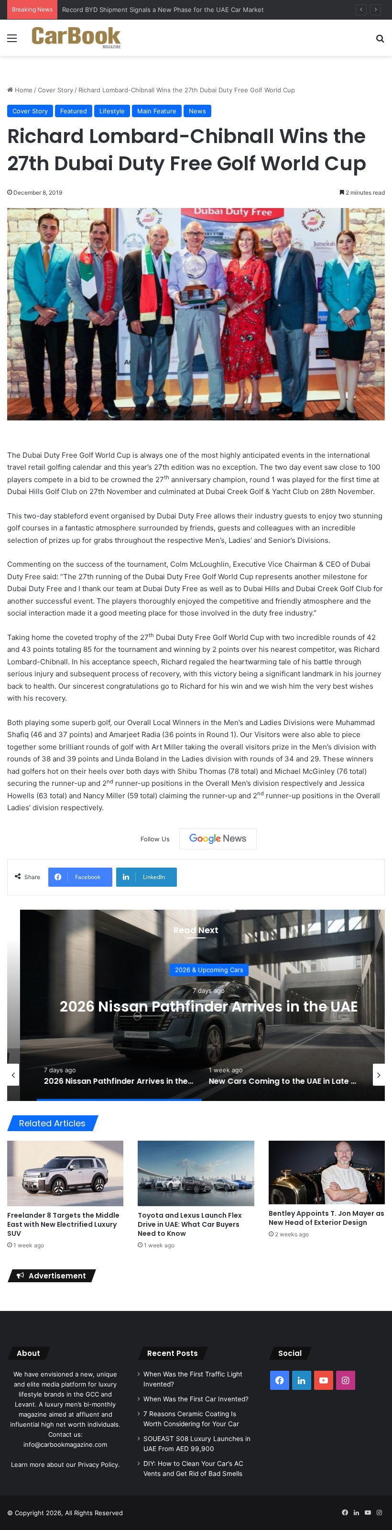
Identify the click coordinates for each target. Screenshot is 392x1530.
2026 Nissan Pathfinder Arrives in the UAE (196, 1006)
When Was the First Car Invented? (196, 1399)
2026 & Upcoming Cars (196, 970)
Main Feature (156, 111)
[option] (196, 1005)
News (197, 111)
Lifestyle (112, 111)
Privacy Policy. (99, 1464)
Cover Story (55, 90)
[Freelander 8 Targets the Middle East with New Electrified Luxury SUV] (65, 1173)
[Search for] (380, 41)
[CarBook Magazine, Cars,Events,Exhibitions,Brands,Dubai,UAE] (76, 37)
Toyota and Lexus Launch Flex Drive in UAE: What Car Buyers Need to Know (190, 1224)
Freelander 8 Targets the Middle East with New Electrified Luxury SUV (63, 1224)
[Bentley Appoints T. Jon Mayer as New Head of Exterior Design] (327, 1172)
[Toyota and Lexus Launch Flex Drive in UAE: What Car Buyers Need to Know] (196, 1173)
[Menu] (12, 41)
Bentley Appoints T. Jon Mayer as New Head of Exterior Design (326, 1218)
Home (23, 90)
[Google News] (218, 838)
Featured (73, 111)
